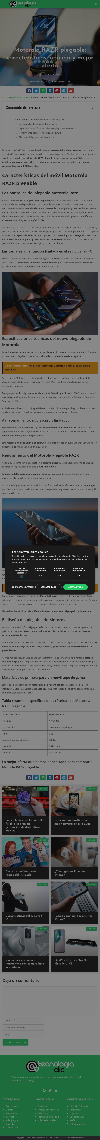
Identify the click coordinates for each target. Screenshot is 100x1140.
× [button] (91, 549)
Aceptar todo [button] (75, 587)
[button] (23, 587)
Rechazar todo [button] (48, 587)
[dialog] (50, 570)
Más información (19, 562)
